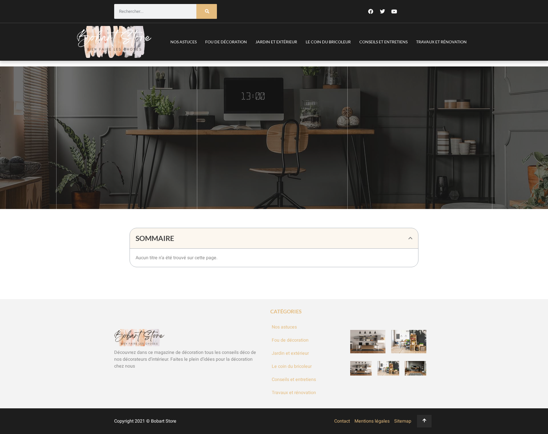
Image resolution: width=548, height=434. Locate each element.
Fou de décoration (226, 41)
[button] (410, 238)
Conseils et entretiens (383, 41)
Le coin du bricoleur (328, 41)
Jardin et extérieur (276, 41)
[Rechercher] (206, 11)
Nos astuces (183, 41)
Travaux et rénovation (441, 41)
